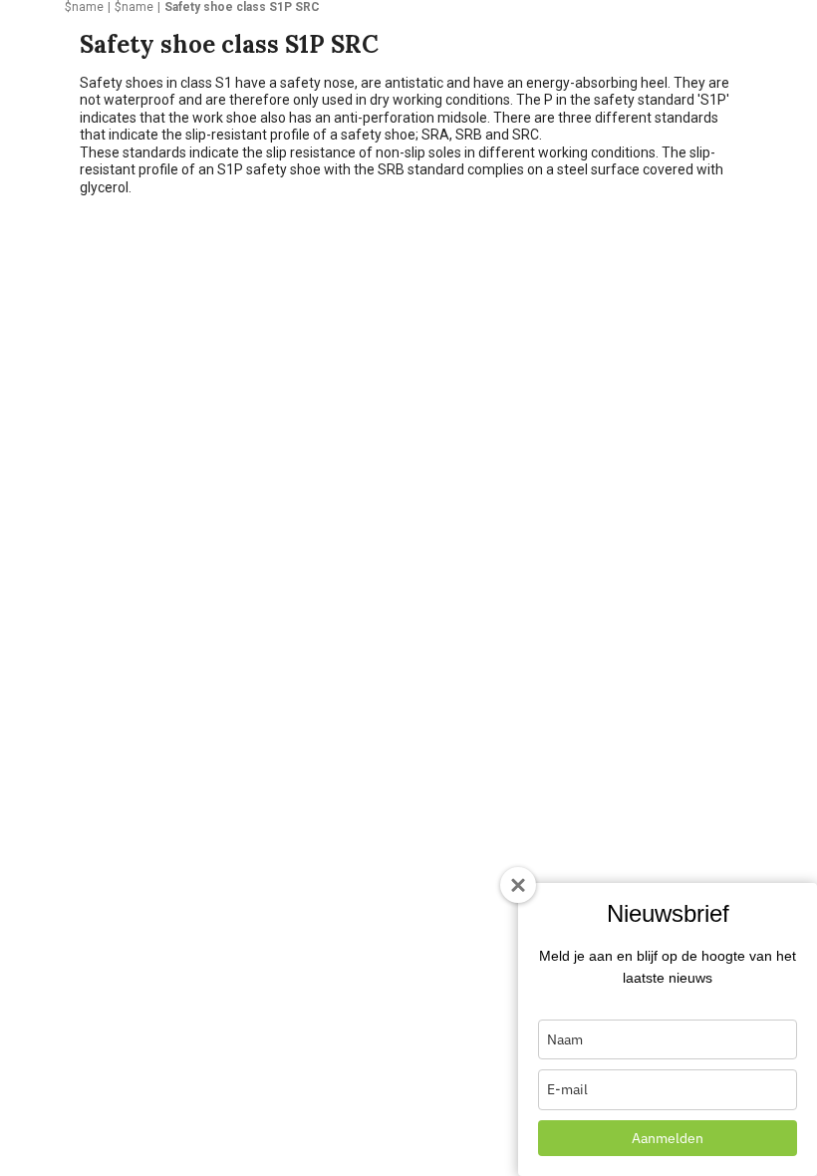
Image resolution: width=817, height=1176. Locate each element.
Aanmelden (667, 1138)
